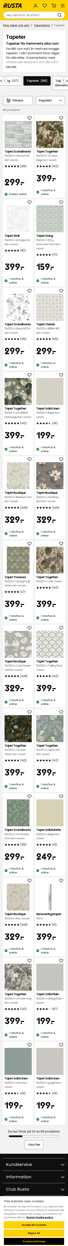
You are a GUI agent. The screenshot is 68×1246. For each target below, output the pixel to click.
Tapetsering (42, 25)
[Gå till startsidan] (12, 5)
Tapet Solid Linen (48, 413)
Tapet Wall (17, 240)
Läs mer (11, 66)
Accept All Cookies (34, 1225)
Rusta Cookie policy (39, 1217)
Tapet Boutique (18, 497)
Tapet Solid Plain (49, 998)
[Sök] (60, 15)
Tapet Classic (47, 328)
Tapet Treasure (17, 581)
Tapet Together (47, 156)
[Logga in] (35, 5)
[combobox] (30, 15)
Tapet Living (48, 242)
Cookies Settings (34, 1241)
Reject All (34, 1233)
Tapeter (37, 81)
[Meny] (62, 5)
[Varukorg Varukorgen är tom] (53, 5)
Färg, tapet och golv (16, 25)
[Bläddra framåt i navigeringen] (63, 80)
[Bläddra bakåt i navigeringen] (5, 80)
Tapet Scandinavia (18, 156)
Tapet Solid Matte (48, 834)
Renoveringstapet (48, 916)
